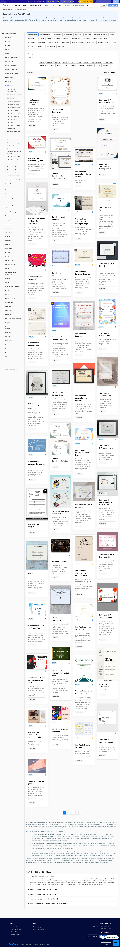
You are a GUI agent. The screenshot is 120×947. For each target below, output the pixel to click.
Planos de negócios (11, 69)
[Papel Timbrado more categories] (3, 264)
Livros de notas (10, 224)
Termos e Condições (15, 929)
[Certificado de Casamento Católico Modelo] (107, 373)
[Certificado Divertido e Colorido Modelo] (60, 715)
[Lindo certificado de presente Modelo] (37, 767)
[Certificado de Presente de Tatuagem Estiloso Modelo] (37, 718)
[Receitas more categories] (3, 337)
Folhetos (8, 49)
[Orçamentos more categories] (3, 61)
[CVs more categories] (3, 202)
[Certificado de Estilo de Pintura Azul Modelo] (37, 611)
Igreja (32, 5)
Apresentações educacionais (9, 207)
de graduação (86, 38)
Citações (8, 332)
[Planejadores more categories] (3, 302)
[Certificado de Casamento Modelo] (60, 91)
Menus (7, 282)
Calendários (9, 77)
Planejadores (9, 302)
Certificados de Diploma (13, 122)
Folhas (7, 353)
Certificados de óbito (12, 119)
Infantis (95, 38)
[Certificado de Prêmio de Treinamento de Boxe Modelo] (37, 664)
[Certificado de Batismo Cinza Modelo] (60, 378)
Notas (7, 294)
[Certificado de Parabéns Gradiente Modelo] (60, 317)
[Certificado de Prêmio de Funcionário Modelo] (84, 491)
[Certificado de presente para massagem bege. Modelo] (84, 205)
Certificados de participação (14, 148)
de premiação (78, 34)
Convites (8, 240)
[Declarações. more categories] (3, 361)
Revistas (7, 278)
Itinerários (8, 248)
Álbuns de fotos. (10, 298)
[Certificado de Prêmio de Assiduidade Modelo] (60, 491)
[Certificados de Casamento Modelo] (60, 599)
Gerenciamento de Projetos (11, 327)
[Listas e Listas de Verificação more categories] (3, 272)
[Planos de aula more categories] (3, 260)
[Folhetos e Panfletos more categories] (3, 57)
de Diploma (57, 38)
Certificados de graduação (14, 131)
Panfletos (8, 216)
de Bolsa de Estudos (103, 42)
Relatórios (8, 341)
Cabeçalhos (8, 232)
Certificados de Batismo (13, 104)
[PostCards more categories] (3, 311)
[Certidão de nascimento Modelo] (37, 555)
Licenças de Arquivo (15, 927)
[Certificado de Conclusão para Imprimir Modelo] (84, 377)
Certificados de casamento (14, 140)
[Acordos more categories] (3, 41)
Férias (52, 5)
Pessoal (46, 5)
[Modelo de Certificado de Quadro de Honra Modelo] (60, 154)
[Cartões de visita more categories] (3, 65)
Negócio (25, 5)
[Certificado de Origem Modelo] (37, 504)
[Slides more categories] (3, 357)
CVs (6, 202)
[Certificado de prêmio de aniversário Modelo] (107, 541)
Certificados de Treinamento (14, 170)
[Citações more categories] (3, 333)
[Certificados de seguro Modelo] (60, 259)
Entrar (103, 5)
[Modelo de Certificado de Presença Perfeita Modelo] (107, 144)
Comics (7, 190)
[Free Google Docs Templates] (7, 5)
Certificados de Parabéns (13, 116)
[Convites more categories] (3, 240)
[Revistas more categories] (3, 278)
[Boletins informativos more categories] (3, 286)
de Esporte (30, 46)
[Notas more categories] (3, 294)
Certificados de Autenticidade (11, 97)
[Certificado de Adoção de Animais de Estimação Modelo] (107, 484)
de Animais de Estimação (78, 42)
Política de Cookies (14, 934)
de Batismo (88, 34)
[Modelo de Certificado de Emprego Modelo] (107, 664)
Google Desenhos (10, 220)
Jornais (7, 252)
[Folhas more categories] (3, 353)
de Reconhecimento (45, 34)
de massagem (41, 42)
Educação (38, 5)
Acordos (7, 41)
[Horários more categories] (3, 349)
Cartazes (8, 314)
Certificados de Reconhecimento (11, 90)
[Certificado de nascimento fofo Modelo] (107, 313)
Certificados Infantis (12, 134)
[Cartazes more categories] (3, 315)
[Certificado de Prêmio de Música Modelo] (107, 250)
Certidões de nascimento (13, 107)
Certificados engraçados (13, 125)
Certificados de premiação (14, 101)
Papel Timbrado (10, 264)
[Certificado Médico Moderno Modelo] (60, 203)
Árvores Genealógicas (11, 212)
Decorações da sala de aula (12, 185)
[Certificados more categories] (3, 86)
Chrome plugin (37, 927)
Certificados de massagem (14, 143)
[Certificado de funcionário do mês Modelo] (107, 720)
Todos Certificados (32, 34)
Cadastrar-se (113, 5)
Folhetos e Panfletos (11, 57)
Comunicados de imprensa (13, 319)
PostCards (8, 310)
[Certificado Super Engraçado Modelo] (37, 263)
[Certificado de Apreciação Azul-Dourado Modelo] (37, 86)
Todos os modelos (10, 33)
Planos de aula (9, 260)
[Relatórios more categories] (3, 341)
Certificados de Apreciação (14, 94)
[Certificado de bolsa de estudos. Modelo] (84, 613)
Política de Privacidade (15, 932)
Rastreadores (9, 365)
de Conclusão (31, 38)
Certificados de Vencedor (13, 175)
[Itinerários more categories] (3, 248)
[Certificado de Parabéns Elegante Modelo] (84, 257)
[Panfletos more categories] (3, 216)
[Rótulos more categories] (3, 256)
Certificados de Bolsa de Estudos (13, 160)
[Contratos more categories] (3, 194)
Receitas (7, 337)
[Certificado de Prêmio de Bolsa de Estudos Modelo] (107, 86)
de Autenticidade (68, 34)
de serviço (113, 42)
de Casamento (51, 46)
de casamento (31, 42)
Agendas (8, 37)
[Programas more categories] (3, 323)
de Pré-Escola (103, 38)
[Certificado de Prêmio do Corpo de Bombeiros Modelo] (37, 199)
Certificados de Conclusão (14, 113)
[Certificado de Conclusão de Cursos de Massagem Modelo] (84, 158)
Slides (7, 357)
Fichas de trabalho (11, 369)
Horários (8, 349)
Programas (8, 323)
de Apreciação (57, 34)
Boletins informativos (12, 286)
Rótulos (7, 256)
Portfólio (8, 306)
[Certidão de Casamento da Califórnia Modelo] (37, 385)
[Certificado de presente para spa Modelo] (37, 323)
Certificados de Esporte (13, 167)
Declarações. (9, 361)
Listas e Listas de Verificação (10, 273)
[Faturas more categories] (3, 244)
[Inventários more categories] (3, 236)
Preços (59, 5)
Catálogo (8, 82)
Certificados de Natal (12, 110)
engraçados (66, 38)
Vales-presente (11, 128)
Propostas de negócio (12, 73)
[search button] (87, 5)
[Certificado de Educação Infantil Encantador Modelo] (84, 436)
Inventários (8, 236)
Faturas (7, 244)
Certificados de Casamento (14, 173)
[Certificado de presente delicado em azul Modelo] (37, 447)
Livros (7, 53)
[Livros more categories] (3, 53)
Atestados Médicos (12, 146)
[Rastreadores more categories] (3, 365)
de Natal (112, 34)
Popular (113, 72)
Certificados (9, 86)
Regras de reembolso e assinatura (19, 937)
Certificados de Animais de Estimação (14, 152)
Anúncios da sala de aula (13, 180)
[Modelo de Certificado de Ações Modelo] (60, 439)
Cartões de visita (10, 65)
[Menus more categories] (3, 282)
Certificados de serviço (13, 164)
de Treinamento (40, 46)
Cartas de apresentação (12, 198)
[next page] (79, 812)
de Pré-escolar (91, 42)
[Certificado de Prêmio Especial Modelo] (107, 193)
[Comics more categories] (3, 190)
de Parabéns (41, 38)
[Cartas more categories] (3, 268)
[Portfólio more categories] (3, 306)
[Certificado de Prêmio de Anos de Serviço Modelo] (107, 431)
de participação (65, 42)
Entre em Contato (38, 929)
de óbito (49, 38)
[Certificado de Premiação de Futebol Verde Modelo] (60, 656)
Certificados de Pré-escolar (14, 156)
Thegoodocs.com (7, 9)
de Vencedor (61, 46)
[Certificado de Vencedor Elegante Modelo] (37, 144)
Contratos (8, 194)
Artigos (7, 45)
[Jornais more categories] (3, 252)
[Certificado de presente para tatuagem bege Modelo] (84, 551)
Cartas (7, 268)
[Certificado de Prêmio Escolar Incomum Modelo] (107, 597)
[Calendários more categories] (3, 78)
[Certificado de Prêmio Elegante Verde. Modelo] (84, 671)
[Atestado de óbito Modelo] (60, 547)
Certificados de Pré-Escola (13, 137)
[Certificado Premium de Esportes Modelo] (84, 731)
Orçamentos (9, 61)
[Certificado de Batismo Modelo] (84, 315)
